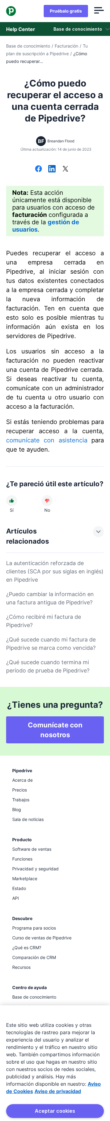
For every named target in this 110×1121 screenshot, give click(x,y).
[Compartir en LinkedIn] (52, 169)
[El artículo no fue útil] (47, 500)
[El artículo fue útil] (11, 500)
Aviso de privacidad (58, 1091)
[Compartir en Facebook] (38, 169)
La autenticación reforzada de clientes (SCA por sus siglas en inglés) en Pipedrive (55, 571)
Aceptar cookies (55, 1111)
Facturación (66, 45)
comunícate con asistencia (46, 440)
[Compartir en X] (65, 169)
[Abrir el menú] (99, 11)
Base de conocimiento (28, 45)
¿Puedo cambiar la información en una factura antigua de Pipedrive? (50, 598)
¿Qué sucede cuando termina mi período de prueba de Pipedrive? (48, 666)
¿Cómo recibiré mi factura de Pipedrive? (43, 621)
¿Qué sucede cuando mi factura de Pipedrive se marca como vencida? (51, 643)
